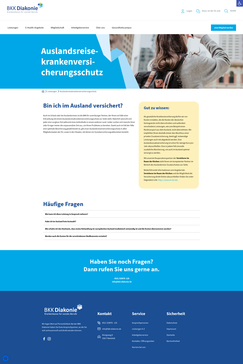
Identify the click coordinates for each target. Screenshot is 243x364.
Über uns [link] (100, 27)
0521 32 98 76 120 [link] (211, 10)
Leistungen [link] (13, 27)
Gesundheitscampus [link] (121, 27)
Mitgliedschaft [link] (57, 27)
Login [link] (189, 10)
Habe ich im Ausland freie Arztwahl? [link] (60, 221)
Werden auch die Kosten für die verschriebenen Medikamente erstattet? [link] (76, 236)
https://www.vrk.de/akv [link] (168, 180)
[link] (239, 3)
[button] (121, 214)
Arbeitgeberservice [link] (80, 27)
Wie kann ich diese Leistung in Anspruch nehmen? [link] (66, 214)
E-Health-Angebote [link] (34, 27)
